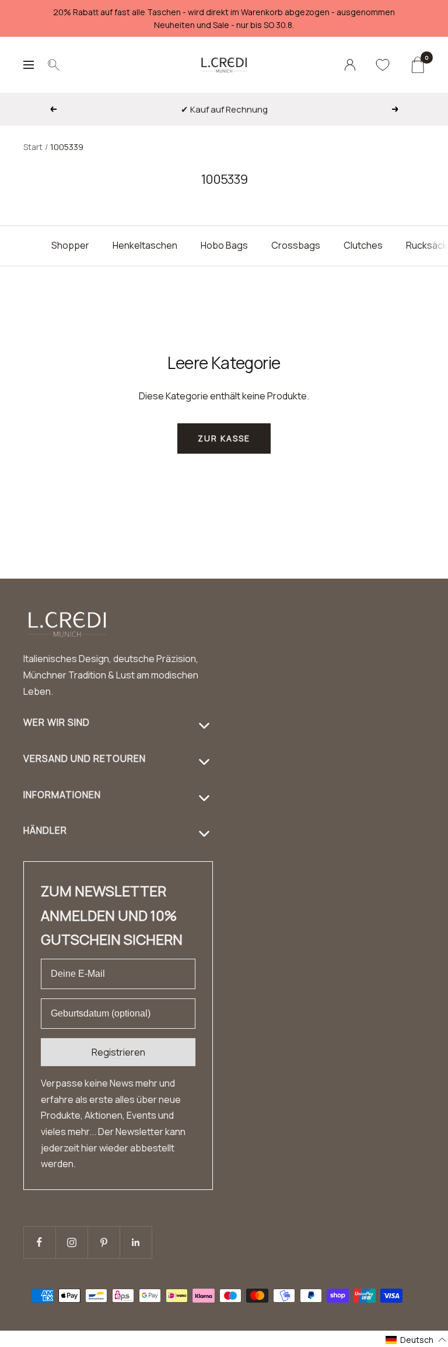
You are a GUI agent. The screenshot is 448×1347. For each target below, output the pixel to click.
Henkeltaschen (145, 245)
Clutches (363, 245)
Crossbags (295, 245)
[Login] (350, 65)
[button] (416, 1339)
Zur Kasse (224, 438)
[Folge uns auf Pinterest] (104, 1242)
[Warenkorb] (417, 65)
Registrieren (118, 1052)
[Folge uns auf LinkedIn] (136, 1242)
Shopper (70, 245)
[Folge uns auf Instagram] (71, 1242)
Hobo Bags (224, 245)
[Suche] (54, 65)
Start (33, 146)
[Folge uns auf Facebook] (39, 1242)
